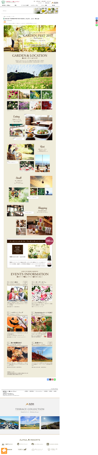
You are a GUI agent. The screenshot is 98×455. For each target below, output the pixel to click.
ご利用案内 (26, 391)
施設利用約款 (32, 391)
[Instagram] (97, 23)
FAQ (34, 1)
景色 (15, 5)
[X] (50, 380)
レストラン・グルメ (34, 5)
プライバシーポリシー (39, 391)
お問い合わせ (38, 1)
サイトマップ (49, 1)
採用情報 (50, 391)
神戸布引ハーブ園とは (6, 5)
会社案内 (55, 391)
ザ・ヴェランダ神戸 (25, 5)
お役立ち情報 (43, 1)
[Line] (55, 380)
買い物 (53, 5)
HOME (4, 16)
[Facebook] (48, 380)
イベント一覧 (8, 16)
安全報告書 (45, 391)
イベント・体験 (44, 5)
